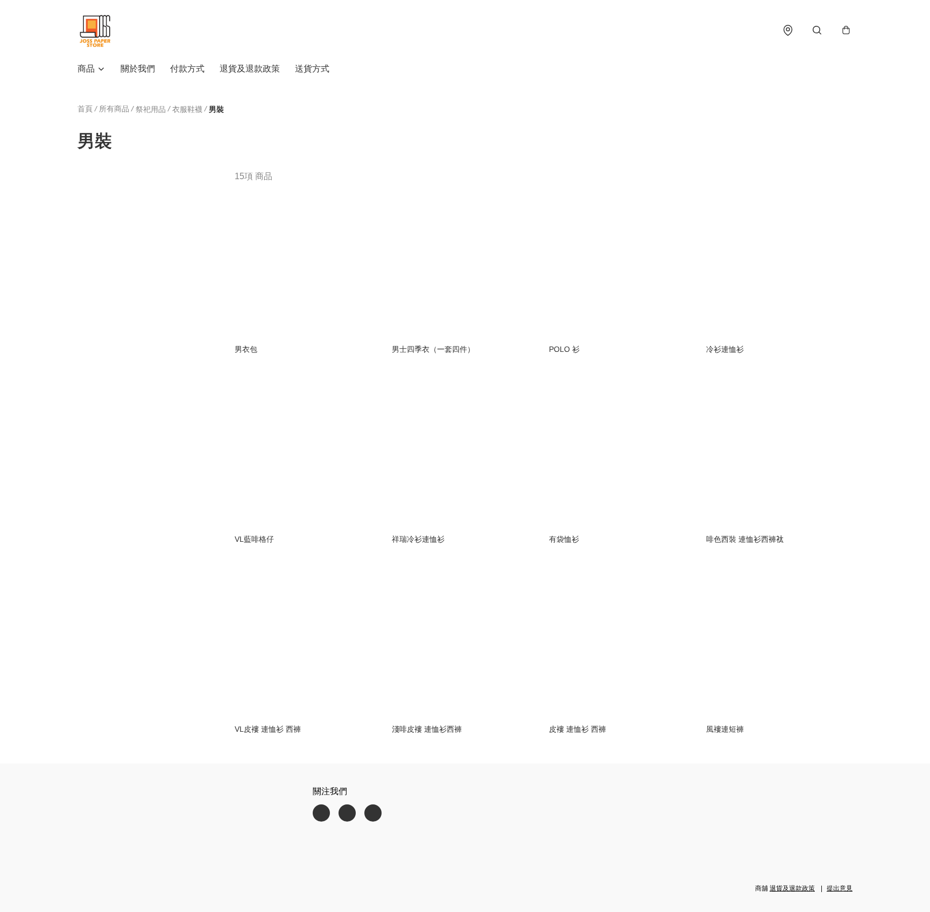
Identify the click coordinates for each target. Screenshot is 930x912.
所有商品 (114, 108)
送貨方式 (312, 68)
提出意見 (839, 888)
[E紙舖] (95, 30)
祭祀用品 (151, 109)
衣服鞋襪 (187, 109)
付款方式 (187, 68)
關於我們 (138, 68)
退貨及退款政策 (250, 68)
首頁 (85, 108)
